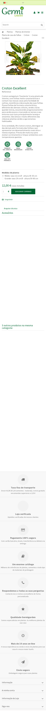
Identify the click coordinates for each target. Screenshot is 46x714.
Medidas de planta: (11, 172)
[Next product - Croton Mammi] (43, 37)
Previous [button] (6, 58)
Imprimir (8, 199)
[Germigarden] (14, 12)
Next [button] (39, 58)
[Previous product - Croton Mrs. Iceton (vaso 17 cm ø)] (42, 37)
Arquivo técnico (10, 208)
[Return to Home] (2, 32)
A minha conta (8, 690)
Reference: (6, 91)
